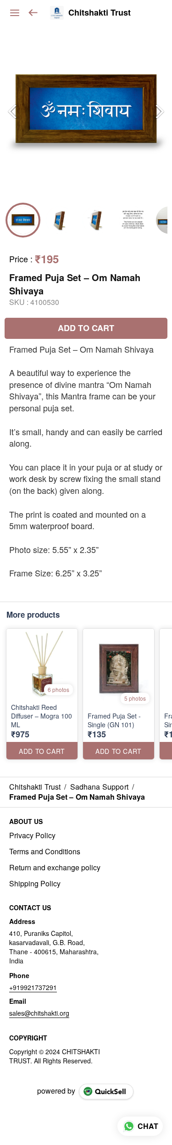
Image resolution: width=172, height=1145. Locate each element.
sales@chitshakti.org (39, 1013)
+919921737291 (33, 987)
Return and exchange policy (54, 868)
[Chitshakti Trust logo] (57, 13)
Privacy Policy (32, 835)
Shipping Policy (35, 884)
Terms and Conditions (44, 851)
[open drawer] (14, 13)
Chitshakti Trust (99, 12)
